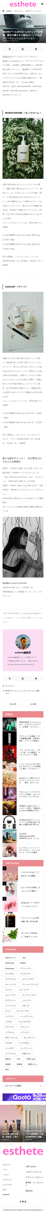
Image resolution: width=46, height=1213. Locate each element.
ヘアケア (6, 1175)
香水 (7, 1070)
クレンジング (24, 990)
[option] (11, 1123)
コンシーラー (10, 995)
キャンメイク (10, 984)
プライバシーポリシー (34, 1177)
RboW (7, 691)
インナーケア (7, 1185)
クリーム (8, 990)
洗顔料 (8, 1064)
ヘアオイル (9, 1032)
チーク (8, 1011)
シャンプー (26, 1000)
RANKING (6, 1194)
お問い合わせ (31, 1166)
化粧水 (8, 1059)
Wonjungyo (9, 968)
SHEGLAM (9, 963)
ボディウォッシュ (16, 691)
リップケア (9, 1048)
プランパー (24, 1027)
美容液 (19, 1064)
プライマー (9, 1027)
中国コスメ (26, 1054)
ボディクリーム (11, 1038)
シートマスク (10, 1006)
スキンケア (6, 1165)
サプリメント (10, 1000)
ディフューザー (23, 1011)
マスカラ (8, 1043)
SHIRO (23, 963)
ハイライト (9, 1016)
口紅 (18, 1059)
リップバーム (10, 1054)
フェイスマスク (25, 1022)
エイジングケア (28, 979)
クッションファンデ (30, 984)
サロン (5, 1190)
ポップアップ (29, 1038)
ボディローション (29, 691)
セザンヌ (25, 1006)
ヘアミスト (24, 1032)
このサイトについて (34, 1172)
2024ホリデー (10, 958)
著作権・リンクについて (34, 1184)
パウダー (8, 1022)
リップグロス (24, 1043)
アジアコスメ (10, 979)
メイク (5, 1170)
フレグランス (15, 40)
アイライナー (25, 974)
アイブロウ (9, 974)
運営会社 (29, 1191)
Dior (24, 958)
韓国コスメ (32, 1064)
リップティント (26, 1048)
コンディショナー (29, 995)
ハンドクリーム (26, 1016)
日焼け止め (30, 1059)
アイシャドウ (25, 968)
